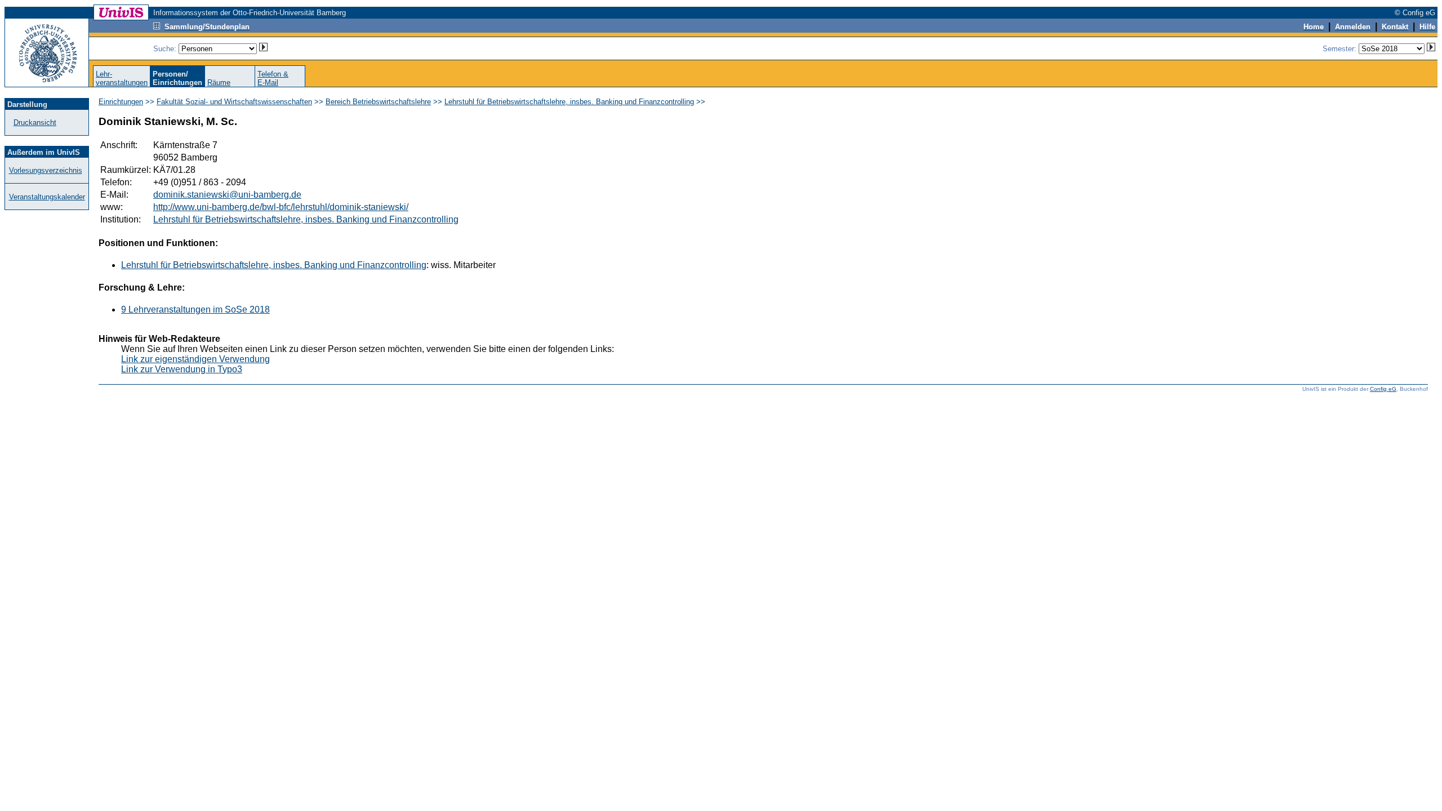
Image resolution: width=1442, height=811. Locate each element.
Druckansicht (35, 122)
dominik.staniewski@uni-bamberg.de (227, 194)
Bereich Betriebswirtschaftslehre (378, 101)
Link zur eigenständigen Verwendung (195, 359)
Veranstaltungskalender (47, 197)
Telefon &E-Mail (272, 78)
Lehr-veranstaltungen (122, 78)
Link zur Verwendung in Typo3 (181, 369)
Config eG (1383, 389)
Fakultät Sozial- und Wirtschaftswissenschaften (234, 101)
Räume (218, 82)
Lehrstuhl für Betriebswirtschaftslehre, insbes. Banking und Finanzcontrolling (569, 101)
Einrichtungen (121, 101)
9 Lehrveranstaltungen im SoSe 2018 (195, 309)
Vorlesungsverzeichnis (45, 170)
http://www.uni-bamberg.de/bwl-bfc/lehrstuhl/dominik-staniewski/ (280, 207)
